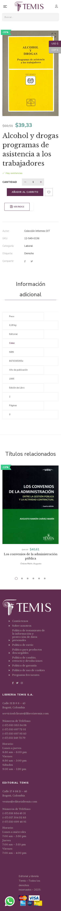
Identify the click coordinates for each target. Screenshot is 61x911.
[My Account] (57, 6)
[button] (53, 36)
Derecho (29, 253)
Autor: (5, 231)
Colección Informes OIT (37, 231)
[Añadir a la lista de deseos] (49, 192)
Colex (12, 343)
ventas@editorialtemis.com (19, 801)
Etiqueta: (7, 253)
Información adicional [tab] (30, 289)
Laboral (28, 246)
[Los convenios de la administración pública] (30, 504)
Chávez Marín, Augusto (30, 563)
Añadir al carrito (25, 192)
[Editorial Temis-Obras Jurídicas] (29, 6)
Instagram (22, 683)
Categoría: (8, 246)
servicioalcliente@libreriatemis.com (25, 713)
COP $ (53, 50)
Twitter (17, 683)
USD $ (53, 43)
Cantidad (9, 182)
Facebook (13, 683)
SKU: (5, 238)
